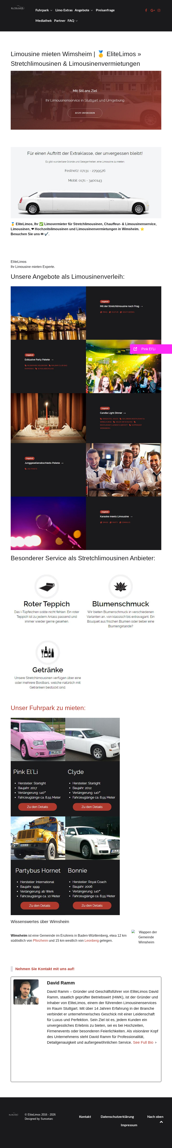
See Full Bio (143, 1042)
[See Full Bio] (155, 1042)
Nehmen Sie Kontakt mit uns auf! (44, 969)
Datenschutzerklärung (117, 1116)
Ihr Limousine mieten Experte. (33, 267)
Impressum (129, 1125)
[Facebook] (74, 1063)
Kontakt (85, 1116)
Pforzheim (40, 940)
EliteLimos (18, 261)
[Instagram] (131, 1063)
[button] (151, 349)
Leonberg (92, 940)
